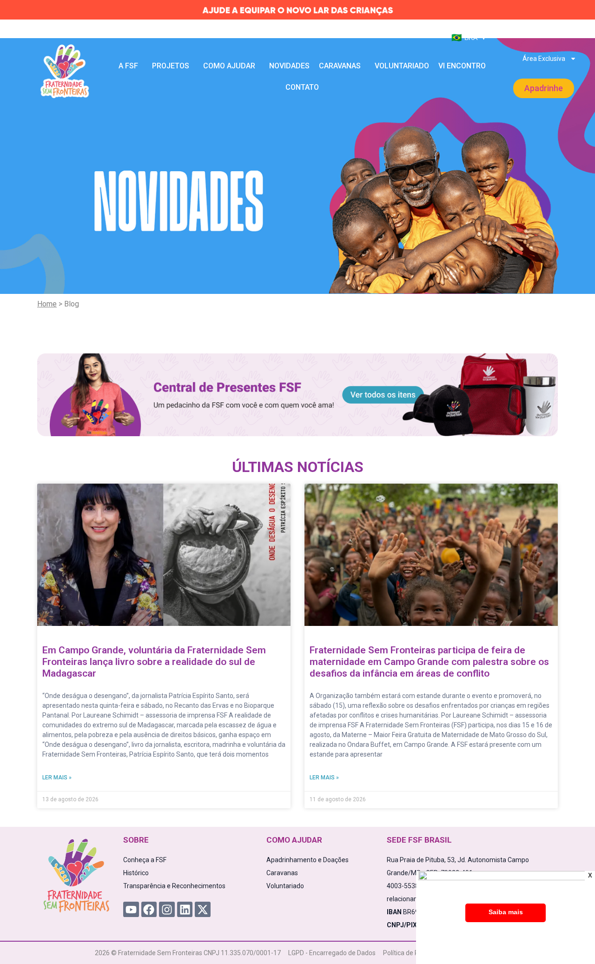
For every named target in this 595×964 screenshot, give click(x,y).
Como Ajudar (229, 65)
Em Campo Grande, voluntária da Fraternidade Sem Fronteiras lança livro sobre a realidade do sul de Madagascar (154, 662)
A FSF (128, 65)
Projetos (170, 65)
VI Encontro (462, 65)
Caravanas (340, 65)
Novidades (289, 65)
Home (47, 303)
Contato (302, 87)
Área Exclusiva (543, 58)
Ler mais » (57, 777)
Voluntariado (402, 65)
